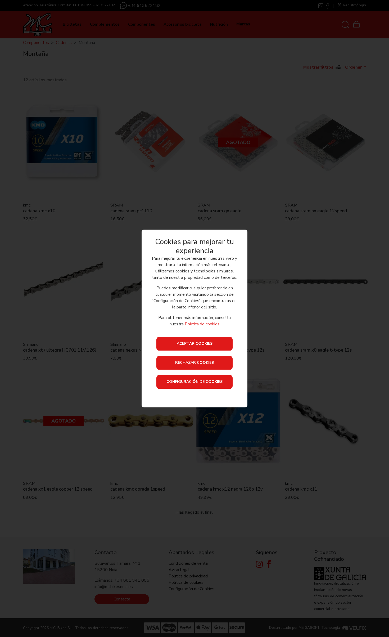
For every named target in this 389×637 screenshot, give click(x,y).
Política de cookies (202, 324)
